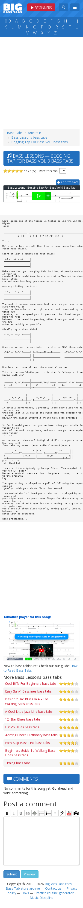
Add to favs (69, 182)
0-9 (8, 21)
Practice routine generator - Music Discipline (53, 895)
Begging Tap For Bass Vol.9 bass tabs (39, 142)
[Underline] (21, 813)
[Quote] (55, 813)
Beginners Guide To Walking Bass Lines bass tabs (30, 752)
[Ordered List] (41, 813)
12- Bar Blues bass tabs (23, 719)
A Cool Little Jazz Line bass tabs (29, 711)
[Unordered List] (48, 813)
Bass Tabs (15, 133)
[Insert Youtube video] (69, 813)
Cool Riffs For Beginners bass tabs (30, 683)
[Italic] (14, 813)
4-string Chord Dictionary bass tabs (31, 735)
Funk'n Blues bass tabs (22, 727)
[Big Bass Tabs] (12, 8)
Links (25, 893)
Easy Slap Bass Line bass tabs (27, 742)
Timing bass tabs (17, 763)
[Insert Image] (34, 813)
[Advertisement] (41, 81)
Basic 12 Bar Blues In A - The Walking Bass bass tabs (27, 701)
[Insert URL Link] (27, 813)
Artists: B (34, 133)
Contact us (53, 888)
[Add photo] (76, 813)
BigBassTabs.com (58, 884)
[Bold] (7, 813)
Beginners (43, 8)
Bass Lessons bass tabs (29, 137)
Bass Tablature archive (23, 888)
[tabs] (62, 813)
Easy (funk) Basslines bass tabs (28, 691)
